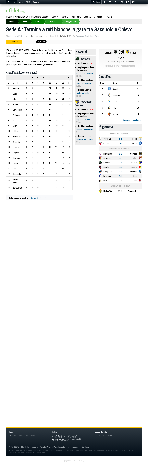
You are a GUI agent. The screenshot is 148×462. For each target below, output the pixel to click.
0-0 (120, 162)
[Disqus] (74, 291)
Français (38, 36)
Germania (98, 16)
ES (122, 2)
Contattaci (109, 435)
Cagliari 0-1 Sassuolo (84, 73)
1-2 (120, 138)
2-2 (120, 158)
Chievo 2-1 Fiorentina (84, 129)
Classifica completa (130, 120)
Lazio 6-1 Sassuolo (83, 83)
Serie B (65, 16)
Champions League (39, 16)
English (31, 36)
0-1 (120, 143)
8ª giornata (71, 21)
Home (12, 21)
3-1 (120, 171)
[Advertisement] (74, 231)
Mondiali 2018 (24, 2)
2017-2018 (53, 21)
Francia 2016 (76, 439)
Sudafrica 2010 (70, 437)
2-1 (120, 153)
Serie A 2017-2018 (39, 197)
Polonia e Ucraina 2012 (61, 441)
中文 (69, 36)
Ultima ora (13, 435)
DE (127, 2)
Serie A (36, 2)
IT (104, 2)
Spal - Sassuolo (82, 93)
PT (133, 2)
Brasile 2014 (57, 437)
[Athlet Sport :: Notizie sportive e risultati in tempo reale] (15, 11)
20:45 (120, 180)
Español (46, 36)
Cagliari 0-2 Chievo (84, 119)
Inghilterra (76, 16)
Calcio (9, 16)
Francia (109, 16)
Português (61, 36)
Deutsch (53, 36)
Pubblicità (99, 435)
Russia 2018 (73, 435)
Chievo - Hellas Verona (85, 139)
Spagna (87, 16)
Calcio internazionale (27, 435)
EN (116, 2)
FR (110, 2)
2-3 (120, 167)
